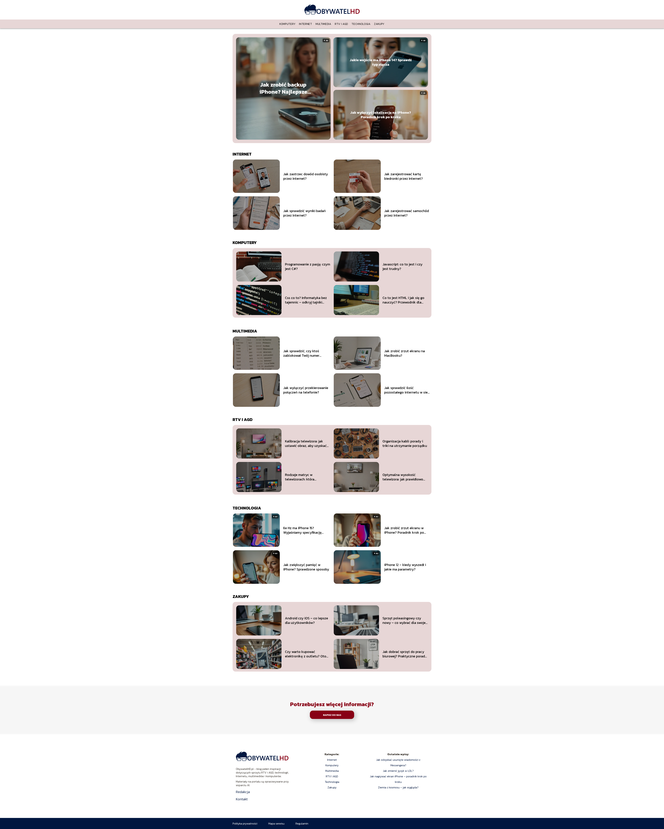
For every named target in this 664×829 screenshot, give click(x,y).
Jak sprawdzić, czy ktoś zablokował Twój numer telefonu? (301, 353)
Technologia (361, 24)
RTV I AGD (341, 24)
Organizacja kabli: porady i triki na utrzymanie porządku (404, 443)
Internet (305, 24)
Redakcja (243, 792)
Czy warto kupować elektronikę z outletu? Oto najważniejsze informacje (305, 653)
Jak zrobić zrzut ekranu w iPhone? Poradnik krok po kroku (404, 530)
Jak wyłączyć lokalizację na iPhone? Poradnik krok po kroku (380, 114)
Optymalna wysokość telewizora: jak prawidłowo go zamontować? (402, 476)
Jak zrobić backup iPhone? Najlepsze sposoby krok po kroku (283, 88)
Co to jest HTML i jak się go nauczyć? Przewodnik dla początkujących (403, 300)
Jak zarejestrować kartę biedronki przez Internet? (403, 176)
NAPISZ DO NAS (332, 715)
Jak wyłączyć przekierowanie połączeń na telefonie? (305, 390)
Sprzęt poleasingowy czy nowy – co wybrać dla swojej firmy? (404, 620)
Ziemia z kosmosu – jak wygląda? (398, 787)
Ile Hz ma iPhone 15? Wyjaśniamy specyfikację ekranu (302, 530)
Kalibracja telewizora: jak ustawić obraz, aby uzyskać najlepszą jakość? (306, 443)
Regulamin (302, 823)
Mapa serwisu (276, 823)
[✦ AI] (304, 139)
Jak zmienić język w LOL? (398, 771)
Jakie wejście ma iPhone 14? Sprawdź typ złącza (381, 62)
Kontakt (242, 799)
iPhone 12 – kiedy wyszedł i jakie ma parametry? (405, 567)
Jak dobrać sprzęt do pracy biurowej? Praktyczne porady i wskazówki (404, 653)
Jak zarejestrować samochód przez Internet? (406, 213)
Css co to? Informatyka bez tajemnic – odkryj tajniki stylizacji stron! (306, 300)
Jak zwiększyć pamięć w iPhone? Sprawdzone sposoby (306, 567)
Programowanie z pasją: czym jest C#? (307, 266)
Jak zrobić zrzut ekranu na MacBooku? (404, 353)
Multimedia (323, 24)
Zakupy (379, 24)
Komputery (287, 24)
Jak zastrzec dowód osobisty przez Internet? (305, 176)
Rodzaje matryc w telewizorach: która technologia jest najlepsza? (306, 476)
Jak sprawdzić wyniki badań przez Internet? (304, 213)
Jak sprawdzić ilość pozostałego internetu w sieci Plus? (407, 390)
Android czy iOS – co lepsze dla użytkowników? (306, 620)
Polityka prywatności (245, 823)
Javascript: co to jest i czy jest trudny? (402, 266)
